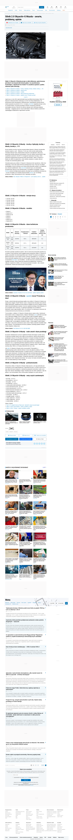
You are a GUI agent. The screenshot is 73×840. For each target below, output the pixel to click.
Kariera (41, 776)
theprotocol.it (59, 769)
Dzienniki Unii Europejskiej (30, 766)
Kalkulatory (54, 180)
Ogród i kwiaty (59, 755)
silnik (8, 333)
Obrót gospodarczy (8, 752)
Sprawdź (58, 104)
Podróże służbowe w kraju (55, 206)
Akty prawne (28, 761)
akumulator (14, 244)
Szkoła (17, 764)
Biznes (20, 10)
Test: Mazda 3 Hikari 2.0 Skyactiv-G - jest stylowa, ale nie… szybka (29, 161)
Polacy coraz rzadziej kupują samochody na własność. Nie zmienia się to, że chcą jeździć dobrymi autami (57, 172)
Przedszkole (18, 763)
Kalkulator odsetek (39, 766)
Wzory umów (59, 766)
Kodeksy (27, 769)
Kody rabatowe (59, 765)
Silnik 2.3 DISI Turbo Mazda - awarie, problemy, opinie (19, 391)
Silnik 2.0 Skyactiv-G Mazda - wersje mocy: (16, 90)
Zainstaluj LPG (8, 557)
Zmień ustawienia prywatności (26, 776)
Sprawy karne (28, 751)
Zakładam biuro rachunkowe (52, 750)
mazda (7, 416)
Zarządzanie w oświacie (20, 768)
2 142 (43, 718)
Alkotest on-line (15, 557)
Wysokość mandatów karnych (55, 205)
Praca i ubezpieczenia (40, 752)
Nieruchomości (52, 10)
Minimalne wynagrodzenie (51, 764)
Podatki (6, 750)
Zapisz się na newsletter (41, 420)
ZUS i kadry (7, 754)
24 (50, 216)
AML (47, 756)
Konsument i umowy (29, 752)
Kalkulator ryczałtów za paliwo (55, 184)
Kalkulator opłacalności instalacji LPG (57, 183)
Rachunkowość (7, 751)
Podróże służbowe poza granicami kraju (57, 208)
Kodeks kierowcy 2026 (58, 102)
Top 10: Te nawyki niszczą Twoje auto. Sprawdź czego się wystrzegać (22, 390)
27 (57, 216)
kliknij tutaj (31, 738)
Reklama (54, 776)
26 (55, 216)
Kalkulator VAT (38, 765)
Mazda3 (11, 416)
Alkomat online (52, 181)
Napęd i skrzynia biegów (30, 13)
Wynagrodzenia (18, 751)
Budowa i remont (60, 754)
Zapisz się (26, 733)
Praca (27, 755)
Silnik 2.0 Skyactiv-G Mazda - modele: (15, 92)
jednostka (31, 104)
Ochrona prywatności (13, 776)
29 (62, 216)
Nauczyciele (18, 765)
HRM (16, 756)
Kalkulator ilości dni (53, 188)
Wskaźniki (53, 200)
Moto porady (16, 13)
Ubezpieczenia (18, 752)
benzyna (15, 416)
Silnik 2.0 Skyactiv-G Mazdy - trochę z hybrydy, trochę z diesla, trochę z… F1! (24, 88)
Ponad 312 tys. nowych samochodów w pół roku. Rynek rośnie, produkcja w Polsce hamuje (57, 165)
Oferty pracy (59, 770)
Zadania (6, 765)
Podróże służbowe (50, 766)
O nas (6, 776)
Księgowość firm (8, 748)
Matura (17, 769)
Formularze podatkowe (61, 768)
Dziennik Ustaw (28, 763)
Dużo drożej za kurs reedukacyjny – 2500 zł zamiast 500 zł (57, 156)
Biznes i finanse (39, 750)
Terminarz (53, 214)
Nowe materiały (52, 255)
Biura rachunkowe (50, 748)
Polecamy (50, 322)
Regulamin (36, 776)
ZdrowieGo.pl (59, 763)
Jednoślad (35, 555)
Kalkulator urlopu (53, 186)
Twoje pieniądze (40, 10)
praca (35, 300)
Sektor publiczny (27, 10)
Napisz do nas (27, 420)
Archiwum (59, 764)
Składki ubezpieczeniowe (51, 765)
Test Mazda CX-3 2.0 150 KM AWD (21, 313)
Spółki (37, 751)
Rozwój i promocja (8, 766)
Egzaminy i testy (18, 766)
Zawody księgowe (8, 755)
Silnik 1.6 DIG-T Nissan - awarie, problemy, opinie (18, 393)
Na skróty (59, 761)
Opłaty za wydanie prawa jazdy (56, 201)
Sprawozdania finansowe (51, 755)
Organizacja (7, 763)
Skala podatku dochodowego (52, 769)
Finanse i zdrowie (39, 756)
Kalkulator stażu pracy (40, 768)
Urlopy (17, 754)
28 (60, 216)
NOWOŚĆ (58, 100)
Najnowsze (58, 144)
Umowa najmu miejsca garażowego (56, 193)
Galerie (39, 555)
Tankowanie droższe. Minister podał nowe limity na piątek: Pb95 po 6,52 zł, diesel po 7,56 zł (57, 147)
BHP (16, 755)
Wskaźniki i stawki (50, 761)
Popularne (52, 144)
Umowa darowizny (53, 198)
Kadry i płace (7, 768)
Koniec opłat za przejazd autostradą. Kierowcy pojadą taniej (56, 175)
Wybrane (63, 144)
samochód (23, 153)
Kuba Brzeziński (9, 27)
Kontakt (49, 776)
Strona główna (7, 13)
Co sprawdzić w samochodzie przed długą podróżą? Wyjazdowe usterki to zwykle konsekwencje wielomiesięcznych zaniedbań (57, 153)
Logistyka (29, 555)
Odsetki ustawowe (50, 768)
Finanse (58, 752)
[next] (45, 718)
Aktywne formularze (57, 190)
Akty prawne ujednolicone (30, 768)
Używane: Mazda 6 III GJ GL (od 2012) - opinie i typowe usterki (28, 277)
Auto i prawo (23, 555)
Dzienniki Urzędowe (29, 765)
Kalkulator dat (38, 763)
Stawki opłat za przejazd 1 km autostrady (57, 203)
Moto (46, 10)
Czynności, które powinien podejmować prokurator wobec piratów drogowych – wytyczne (56, 150)
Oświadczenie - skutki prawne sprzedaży (57, 196)
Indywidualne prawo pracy (20, 750)
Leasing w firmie (39, 755)
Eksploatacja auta (22, 13)
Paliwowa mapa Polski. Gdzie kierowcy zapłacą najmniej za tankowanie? (56, 162)
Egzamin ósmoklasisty (19, 770)
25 (53, 216)
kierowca (7, 156)
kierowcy (31, 157)
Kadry (16, 10)
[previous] (31, 718)
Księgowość (10, 10)
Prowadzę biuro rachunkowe (52, 751)
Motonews (7, 555)
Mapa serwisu (61, 776)
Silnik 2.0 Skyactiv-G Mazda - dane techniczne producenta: (20, 93)
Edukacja (59, 10)
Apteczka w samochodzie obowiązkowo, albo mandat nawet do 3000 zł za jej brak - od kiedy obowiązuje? (57, 159)
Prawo (33, 10)
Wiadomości (59, 750)
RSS (45, 776)
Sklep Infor (28, 756)
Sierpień (60, 214)
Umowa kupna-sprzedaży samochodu (57, 191)
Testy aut (18, 555)
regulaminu (26, 730)
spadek (29, 281)
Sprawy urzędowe (29, 754)
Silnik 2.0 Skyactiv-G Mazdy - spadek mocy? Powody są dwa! (21, 95)
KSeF (64, 10)
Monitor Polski (28, 764)
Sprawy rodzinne (29, 750)
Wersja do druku (13, 420)
